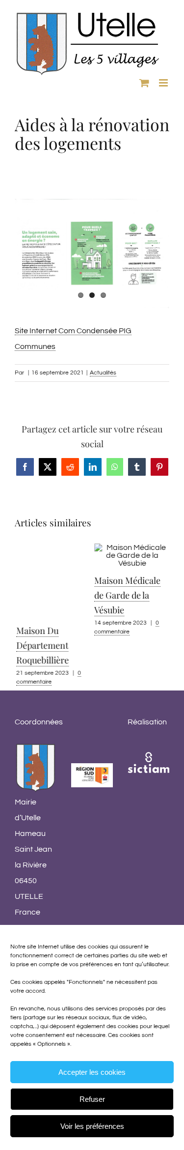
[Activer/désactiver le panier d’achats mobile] (144, 83)
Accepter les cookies (92, 1072)
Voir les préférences (92, 1126)
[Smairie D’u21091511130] (92, 253)
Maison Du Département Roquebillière (41, 645)
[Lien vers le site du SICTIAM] (148, 749)
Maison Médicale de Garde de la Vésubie (126, 595)
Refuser (92, 1099)
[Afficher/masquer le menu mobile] (164, 83)
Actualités (103, 373)
